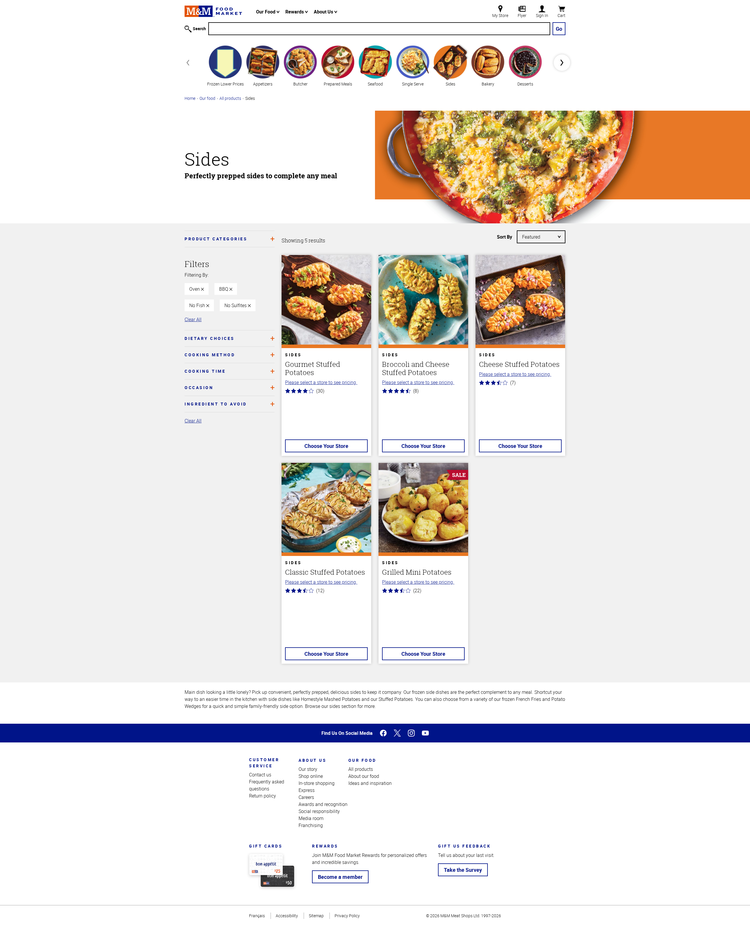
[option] (225, 65)
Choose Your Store (326, 445)
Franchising (311, 825)
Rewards (295, 11)
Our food (207, 98)
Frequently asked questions (266, 785)
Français (257, 915)
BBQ (224, 289)
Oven (195, 289)
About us (312, 760)
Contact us (260, 774)
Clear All (193, 319)
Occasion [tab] (199, 387)
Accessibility (287, 915)
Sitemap (316, 915)
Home (190, 98)
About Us (324, 11)
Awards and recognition (323, 804)
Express (307, 790)
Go (559, 28)
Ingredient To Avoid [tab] (216, 404)
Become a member (340, 876)
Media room (311, 818)
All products (230, 98)
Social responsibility (319, 811)
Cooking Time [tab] (205, 371)
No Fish (197, 305)
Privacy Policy (347, 915)
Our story (308, 769)
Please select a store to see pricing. (321, 382)
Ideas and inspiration (370, 783)
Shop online (311, 776)
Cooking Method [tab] (210, 354)
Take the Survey (463, 869)
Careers (306, 797)
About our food (363, 776)
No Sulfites (236, 305)
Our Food (266, 11)
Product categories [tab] (216, 239)
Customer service (264, 762)
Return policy (262, 796)
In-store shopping (317, 783)
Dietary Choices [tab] (210, 338)
